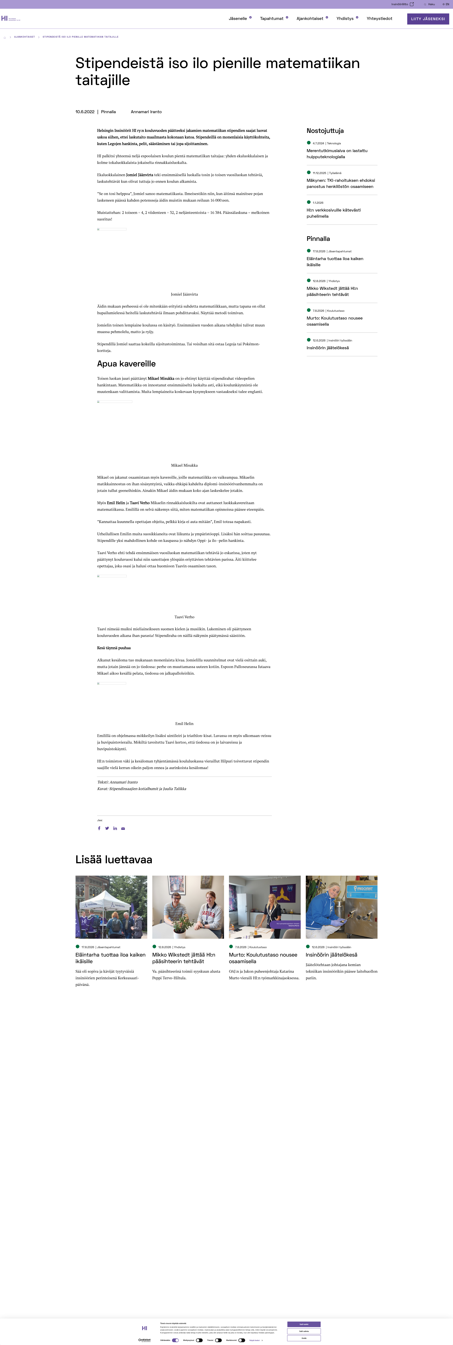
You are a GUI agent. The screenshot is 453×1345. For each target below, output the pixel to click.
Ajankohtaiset (310, 19)
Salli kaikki (304, 1324)
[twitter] (107, 827)
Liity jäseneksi (428, 19)
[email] (123, 827)
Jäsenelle (238, 19)
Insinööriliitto (400, 4)
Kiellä (304, 1338)
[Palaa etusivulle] (13, 19)
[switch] (199, 1340)
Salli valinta (304, 1331)
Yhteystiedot (379, 19)
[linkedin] (115, 827)
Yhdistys (345, 19)
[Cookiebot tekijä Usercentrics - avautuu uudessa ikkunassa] (144, 1340)
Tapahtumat (271, 19)
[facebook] (99, 827)
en (447, 4)
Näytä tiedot (255, 1340)
